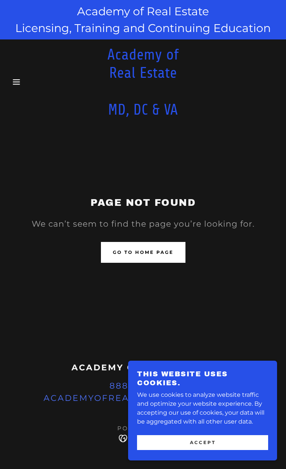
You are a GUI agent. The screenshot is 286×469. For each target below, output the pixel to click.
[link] (143, 112)
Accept (203, 442)
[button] (14, 81)
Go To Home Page (143, 252)
